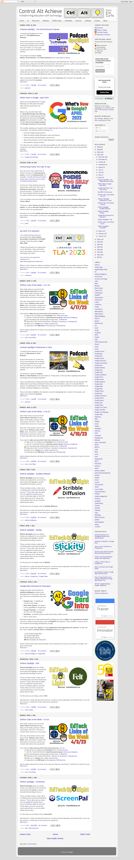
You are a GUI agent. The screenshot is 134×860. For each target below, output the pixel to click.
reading (97, 477)
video (26, 828)
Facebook (98, 332)
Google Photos (99, 391)
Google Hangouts (100, 382)
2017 (98, 252)
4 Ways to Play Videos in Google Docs (102, 562)
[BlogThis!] (53, 85)
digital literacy (99, 314)
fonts (96, 339)
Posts (99, 128)
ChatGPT (97, 295)
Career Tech (98, 290)
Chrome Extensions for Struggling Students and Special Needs (102, 536)
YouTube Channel (102, 32)
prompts (97, 475)
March (101, 231)
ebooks (97, 321)
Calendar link (72, 321)
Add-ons (27, 576)
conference (28, 275)
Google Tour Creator (101, 407)
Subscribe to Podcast (103, 34)
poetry (27, 223)
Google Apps (98, 353)
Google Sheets (99, 400)
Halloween (98, 417)
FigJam (97, 337)
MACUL (97, 447)
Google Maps (99, 386)
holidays (97, 421)
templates (98, 501)
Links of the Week (30, 337)
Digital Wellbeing (100, 316)
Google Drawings (100, 367)
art (95, 272)
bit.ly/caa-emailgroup (70, 317)
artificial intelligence (31, 520)
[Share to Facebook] (57, 85)
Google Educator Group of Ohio (57, 128)
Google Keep (99, 384)
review (97, 480)
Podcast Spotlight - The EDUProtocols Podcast (39, 29)
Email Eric (100, 28)
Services (78, 21)
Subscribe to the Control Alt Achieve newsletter (103, 60)
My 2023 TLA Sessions (29, 231)
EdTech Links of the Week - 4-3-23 (34, 719)
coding (97, 302)
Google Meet (98, 389)
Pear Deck (98, 463)
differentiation (99, 311)
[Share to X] (55, 85)
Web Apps (98, 515)
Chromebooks (99, 297)
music (96, 454)
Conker (97, 307)
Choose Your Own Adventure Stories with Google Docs (103, 557)
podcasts (27, 88)
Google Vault (98, 414)
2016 (98, 255)
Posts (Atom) (32, 844)
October (101, 162)
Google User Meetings (31, 157)
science (97, 482)
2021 (98, 242)
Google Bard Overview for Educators (35, 586)
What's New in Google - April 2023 (34, 98)
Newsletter (68, 21)
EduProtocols (99, 323)
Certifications (99, 293)
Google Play (98, 393)
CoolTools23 (98, 309)
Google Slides (43, 576)
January (101, 236)
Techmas (97, 498)
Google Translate (100, 410)
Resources (35, 21)
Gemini (97, 344)
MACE (97, 445)
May (100, 175)
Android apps (99, 267)
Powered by (99, 98)
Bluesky (97, 286)
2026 (98, 147)
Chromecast (98, 300)
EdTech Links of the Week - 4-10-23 (35, 412)
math (96, 449)
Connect (97, 21)
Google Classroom (100, 360)
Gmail (96, 349)
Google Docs (34, 576)
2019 (98, 247)
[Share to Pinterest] (59, 85)
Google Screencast (100, 396)
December (102, 157)
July (100, 170)
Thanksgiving (99, 503)
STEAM (97, 494)
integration (98, 428)
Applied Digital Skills (101, 269)
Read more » (24, 82)
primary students (100, 470)
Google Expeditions (101, 375)
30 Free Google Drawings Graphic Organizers (102, 584)
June (100, 172)
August (101, 167)
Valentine (97, 510)
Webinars (46, 21)
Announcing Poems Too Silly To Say (35, 167)
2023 (98, 154)
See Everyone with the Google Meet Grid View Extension (104, 552)
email (96, 328)
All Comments (101, 131)
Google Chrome (99, 358)
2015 (98, 257)
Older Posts (85, 834)
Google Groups (99, 379)
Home (22, 21)
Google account (99, 351)
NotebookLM (98, 459)
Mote (96, 452)
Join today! (98, 52)
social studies (29, 710)
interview (97, 431)
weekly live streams (32, 494)
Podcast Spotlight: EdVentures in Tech (36, 347)
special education (100, 491)
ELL (96, 325)
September (102, 164)
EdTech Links (57, 21)
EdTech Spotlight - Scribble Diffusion (35, 474)
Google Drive (99, 370)
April (100, 177)
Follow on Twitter (102, 30)
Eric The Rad (99, 118)
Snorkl (97, 487)
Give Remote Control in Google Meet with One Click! (104, 572)
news (96, 456)
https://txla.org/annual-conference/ (31, 261)
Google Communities (101, 363)
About (105, 21)
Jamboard (98, 435)
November (102, 159)
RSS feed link (61, 325)
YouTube (97, 526)
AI (28, 21)
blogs (96, 283)
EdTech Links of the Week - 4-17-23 (35, 285)
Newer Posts (25, 834)
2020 (98, 244)
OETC (97, 461)
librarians (97, 440)
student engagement (101, 496)
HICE (96, 419)
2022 (98, 239)
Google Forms (99, 377)
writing (97, 524)
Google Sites (99, 403)
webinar (97, 519)
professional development (102, 473)
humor (97, 424)
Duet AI (97, 318)
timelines (97, 508)
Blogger (70, 852)
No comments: (42, 85)
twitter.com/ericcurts (51, 323)
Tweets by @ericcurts (101, 593)
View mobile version (55, 838)
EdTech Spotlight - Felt (29, 663)
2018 (98, 249)
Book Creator (99, 288)
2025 (98, 149)
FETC (96, 335)
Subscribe (104, 92)
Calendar (88, 21)
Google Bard (41, 653)
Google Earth (99, 372)
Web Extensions (34, 828)
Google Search (99, 398)
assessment (98, 276)
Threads (97, 505)
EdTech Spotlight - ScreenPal (32, 782)
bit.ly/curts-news (62, 315)
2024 (98, 152)
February (101, 233)
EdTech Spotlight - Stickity (31, 530)
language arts (99, 438)
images (97, 426)
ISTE (96, 433)
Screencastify (99, 484)
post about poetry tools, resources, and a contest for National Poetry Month (33, 179)
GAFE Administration (101, 342)
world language (99, 522)
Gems (96, 346)
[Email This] (51, 85)
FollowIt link (63, 319)
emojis (97, 330)
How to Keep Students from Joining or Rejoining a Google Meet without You (103, 578)
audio (96, 281)
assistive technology (101, 279)
